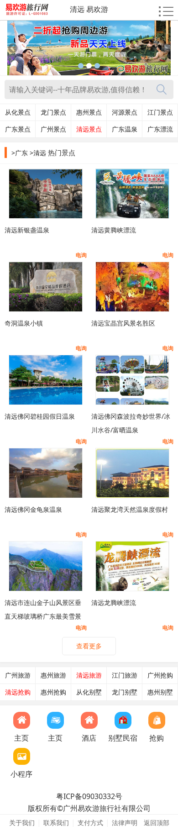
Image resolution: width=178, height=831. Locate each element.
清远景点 (89, 129)
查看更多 (89, 646)
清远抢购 (18, 692)
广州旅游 (18, 675)
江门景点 (160, 112)
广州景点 (53, 129)
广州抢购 (160, 675)
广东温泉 (124, 129)
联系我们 (56, 822)
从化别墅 (89, 692)
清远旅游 (89, 675)
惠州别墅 (160, 692)
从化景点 (18, 112)
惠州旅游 (53, 675)
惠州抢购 (53, 692)
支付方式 (90, 822)
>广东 (19, 152)
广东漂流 (160, 129)
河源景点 (124, 112)
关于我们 (22, 822)
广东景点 (18, 129)
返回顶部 (156, 822)
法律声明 (124, 822)
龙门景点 (53, 112)
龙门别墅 (124, 692)
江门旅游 (124, 675)
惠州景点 (89, 112)
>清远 (38, 152)
